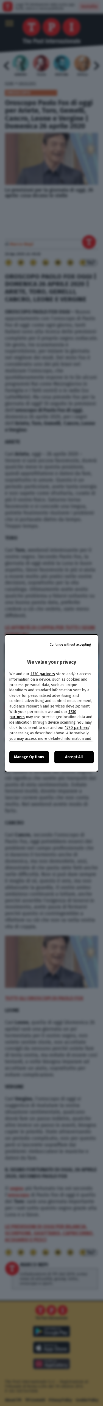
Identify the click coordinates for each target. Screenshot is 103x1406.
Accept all (74, 757)
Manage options (29, 757)
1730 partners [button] (42, 674)
